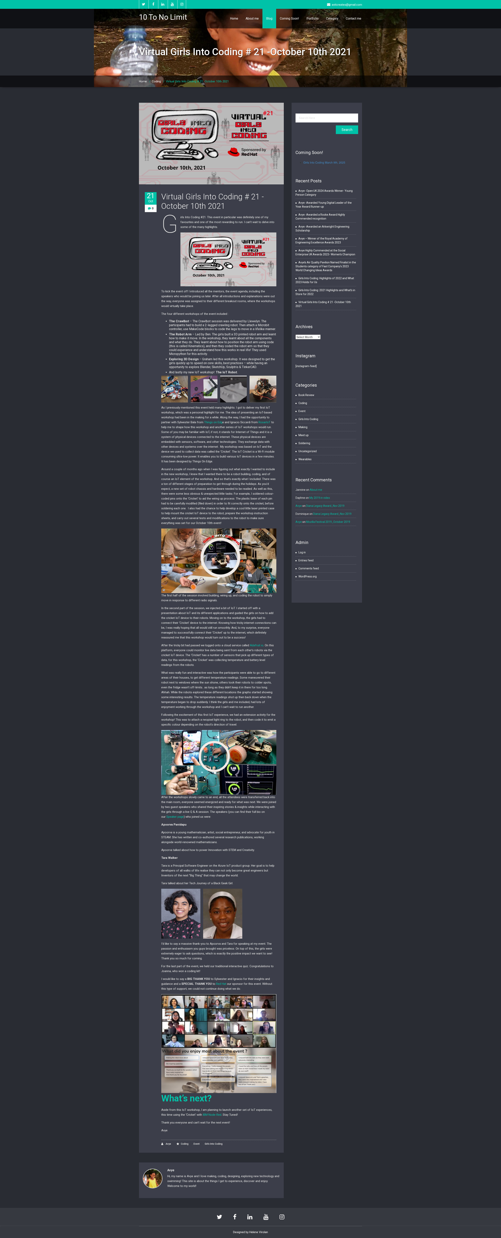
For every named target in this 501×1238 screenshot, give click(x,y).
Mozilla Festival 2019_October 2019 (328, 521)
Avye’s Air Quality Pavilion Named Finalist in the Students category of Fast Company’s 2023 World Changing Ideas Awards (326, 266)
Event (197, 1144)
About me (252, 18)
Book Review (306, 395)
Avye (168, 1144)
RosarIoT (264, 422)
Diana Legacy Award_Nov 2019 (325, 505)
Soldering (304, 443)
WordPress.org (307, 576)
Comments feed (308, 568)
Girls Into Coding (214, 1144)
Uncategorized (307, 451)
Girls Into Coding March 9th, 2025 (324, 162)
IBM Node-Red (212, 1114)
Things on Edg (213, 422)
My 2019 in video (319, 497)
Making (302, 427)
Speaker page (175, 816)
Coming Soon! (289, 18)
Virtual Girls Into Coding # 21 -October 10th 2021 (212, 201)
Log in (302, 552)
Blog (269, 18)
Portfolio (312, 18)
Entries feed (306, 560)
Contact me (353, 18)
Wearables (305, 459)
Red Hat (221, 984)
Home (234, 18)
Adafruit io (256, 645)
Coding (156, 81)
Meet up (303, 435)
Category (332, 18)
